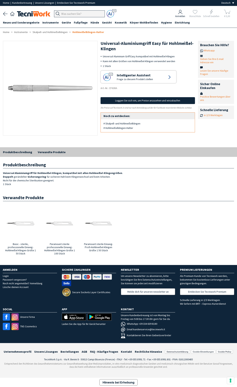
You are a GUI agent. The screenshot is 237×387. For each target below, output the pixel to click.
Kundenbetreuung (22, 2)
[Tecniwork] (12, 13)
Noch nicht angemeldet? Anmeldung (22, 283)
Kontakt (126, 351)
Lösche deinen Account (16, 287)
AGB (84, 351)
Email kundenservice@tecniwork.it (146, 329)
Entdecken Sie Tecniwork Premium (76, 2)
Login (6, 276)
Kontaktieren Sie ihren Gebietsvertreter (149, 335)
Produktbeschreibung (17, 152)
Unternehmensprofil (17, 351)
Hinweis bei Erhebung (118, 382)
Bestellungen (70, 351)
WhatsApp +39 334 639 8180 (142, 323)
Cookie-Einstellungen (203, 351)
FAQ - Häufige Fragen (104, 351)
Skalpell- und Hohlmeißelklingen (50, 32)
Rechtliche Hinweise (148, 351)
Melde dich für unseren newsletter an (148, 291)
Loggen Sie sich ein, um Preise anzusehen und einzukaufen (147, 100)
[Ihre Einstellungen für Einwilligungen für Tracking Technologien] (230, 380)
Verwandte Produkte (52, 152)
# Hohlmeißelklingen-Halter (118, 128)
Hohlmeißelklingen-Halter (88, 32)
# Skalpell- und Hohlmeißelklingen (122, 123)
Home (6, 2)
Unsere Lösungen (45, 2)
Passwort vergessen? (15, 279)
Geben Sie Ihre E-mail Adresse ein (211, 60)
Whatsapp (209, 50)
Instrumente (21, 32)
